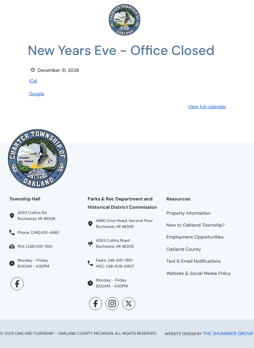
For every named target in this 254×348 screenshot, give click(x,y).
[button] (16, 20)
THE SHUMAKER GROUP (228, 333)
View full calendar (207, 106)
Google (36, 94)
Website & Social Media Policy (198, 273)
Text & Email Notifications (193, 261)
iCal (33, 81)
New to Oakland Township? (195, 225)
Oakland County (183, 249)
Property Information (188, 213)
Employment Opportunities (195, 237)
